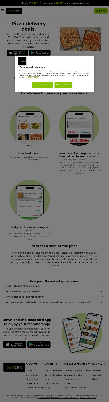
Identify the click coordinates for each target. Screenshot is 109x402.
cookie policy (33, 78)
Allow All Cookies (63, 85)
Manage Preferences (42, 85)
